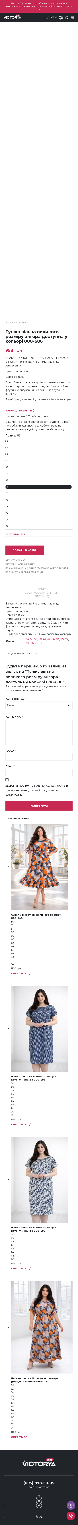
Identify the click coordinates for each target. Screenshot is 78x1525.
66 (6, 480)
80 (6, 526)
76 (6, 513)
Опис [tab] (42, 589)
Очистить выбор (15, 534)
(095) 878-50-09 (39, 1483)
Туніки (31, 564)
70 (6, 493)
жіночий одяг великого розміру (37, 568)
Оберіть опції (21, 973)
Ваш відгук (14, 717)
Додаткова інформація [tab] (42, 592)
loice (39, 1516)
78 (6, 519)
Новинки (23, 322)
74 (6, 506)
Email (10, 766)
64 (6, 474)
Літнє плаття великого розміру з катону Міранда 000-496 (33, 1078)
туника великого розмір (29, 572)
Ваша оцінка (15, 699)
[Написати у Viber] (71, 1505)
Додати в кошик (24, 550)
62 (6, 467)
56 (6, 447)
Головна (10, 322)
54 (6, 441)
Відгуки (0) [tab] (42, 596)
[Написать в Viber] (39, 1505)
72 (6, 500)
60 (6, 461)
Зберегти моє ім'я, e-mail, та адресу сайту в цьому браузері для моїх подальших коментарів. (36, 790)
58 (6, 454)
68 (6, 487)
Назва (10, 750)
